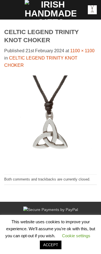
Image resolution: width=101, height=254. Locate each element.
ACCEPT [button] (50, 245)
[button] (7, 9)
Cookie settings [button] (76, 235)
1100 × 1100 (82, 50)
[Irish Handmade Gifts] (50, 10)
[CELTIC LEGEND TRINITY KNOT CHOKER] (50, 121)
